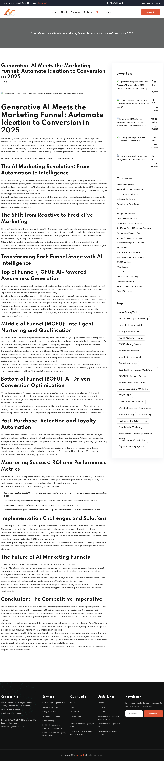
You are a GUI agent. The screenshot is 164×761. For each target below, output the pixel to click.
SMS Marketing (124, 262)
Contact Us (74, 711)
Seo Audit (150, 12)
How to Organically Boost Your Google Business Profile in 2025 (154, 158)
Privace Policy (76, 716)
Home (53, 12)
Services (75, 12)
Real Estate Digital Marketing (133, 421)
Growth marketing (128, 364)
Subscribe (152, 714)
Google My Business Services (129, 238)
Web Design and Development (130, 257)
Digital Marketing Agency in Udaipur (109, 732)
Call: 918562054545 (114, 3)
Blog (98, 12)
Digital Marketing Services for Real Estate (108, 717)
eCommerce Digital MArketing (130, 243)
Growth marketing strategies (129, 223)
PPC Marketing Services (127, 209)
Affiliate (88, 12)
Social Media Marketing (127, 277)
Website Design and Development (135, 408)
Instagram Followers (126, 199)
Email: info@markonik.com (147, 3)
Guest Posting (48, 720)
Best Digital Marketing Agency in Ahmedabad (52, 726)
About (64, 12)
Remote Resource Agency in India (82, 725)
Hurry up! (42, 3)
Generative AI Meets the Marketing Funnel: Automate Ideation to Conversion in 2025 (154, 121)
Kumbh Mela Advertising (128, 204)
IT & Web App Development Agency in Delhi (81, 732)
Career (101, 702)
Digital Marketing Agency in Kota (109, 725)
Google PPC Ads (49, 711)
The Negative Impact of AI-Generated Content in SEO (154, 139)
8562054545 (14, 709)
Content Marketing (125, 282)
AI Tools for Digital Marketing (130, 189)
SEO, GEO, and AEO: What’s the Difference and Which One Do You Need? (155, 102)
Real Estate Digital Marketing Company (134, 228)
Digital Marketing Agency (131, 447)
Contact (109, 12)
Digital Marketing (124, 291)
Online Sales (122, 272)
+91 (6, 709)
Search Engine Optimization (129, 286)
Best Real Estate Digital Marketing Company (135, 370)
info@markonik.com (15, 713)
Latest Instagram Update (128, 194)
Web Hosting (122, 267)
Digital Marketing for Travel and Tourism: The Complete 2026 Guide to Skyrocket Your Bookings (155, 83)
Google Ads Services (126, 214)
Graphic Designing (50, 707)
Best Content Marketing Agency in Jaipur (135, 434)
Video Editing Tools (125, 185)
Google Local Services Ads (128, 233)
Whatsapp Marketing (51, 716)
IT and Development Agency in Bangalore (54, 734)
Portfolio (101, 707)
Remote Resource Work (127, 218)
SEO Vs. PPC (122, 248)
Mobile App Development (128, 252)
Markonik (80, 755)
